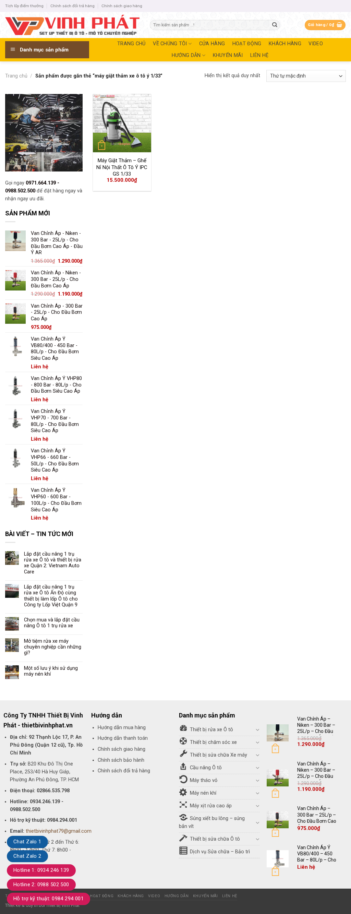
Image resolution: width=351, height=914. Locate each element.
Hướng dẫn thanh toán (123, 738)
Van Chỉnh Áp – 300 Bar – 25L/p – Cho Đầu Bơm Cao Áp (316, 818)
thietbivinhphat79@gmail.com (59, 831)
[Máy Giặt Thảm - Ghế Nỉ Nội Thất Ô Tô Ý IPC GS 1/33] (122, 123)
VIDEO (315, 44)
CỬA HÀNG (212, 44)
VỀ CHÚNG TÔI (170, 44)
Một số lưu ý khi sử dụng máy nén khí (51, 671)
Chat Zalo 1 (27, 842)
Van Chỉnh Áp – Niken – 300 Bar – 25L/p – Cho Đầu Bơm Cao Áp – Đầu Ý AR (317, 731)
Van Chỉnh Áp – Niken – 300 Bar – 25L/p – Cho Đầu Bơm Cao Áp (316, 773)
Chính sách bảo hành (121, 760)
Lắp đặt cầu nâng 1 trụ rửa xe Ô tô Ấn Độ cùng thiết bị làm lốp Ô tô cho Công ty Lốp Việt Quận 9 (51, 596)
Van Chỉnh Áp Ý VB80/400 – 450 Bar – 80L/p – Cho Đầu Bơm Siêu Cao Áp (317, 860)
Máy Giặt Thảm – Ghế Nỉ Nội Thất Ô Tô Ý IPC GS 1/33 (121, 167)
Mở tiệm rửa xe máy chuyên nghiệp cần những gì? (52, 647)
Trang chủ (16, 76)
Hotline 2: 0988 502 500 (41, 884)
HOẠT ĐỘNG (247, 44)
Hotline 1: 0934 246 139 (41, 870)
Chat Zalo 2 (27, 856)
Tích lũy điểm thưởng (24, 5)
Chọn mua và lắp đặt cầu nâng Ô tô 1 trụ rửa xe (52, 623)
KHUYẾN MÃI (228, 55)
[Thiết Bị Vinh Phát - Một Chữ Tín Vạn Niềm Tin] (72, 25)
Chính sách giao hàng (121, 5)
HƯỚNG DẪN (186, 55)
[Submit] (274, 25)
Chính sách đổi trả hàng (72, 5)
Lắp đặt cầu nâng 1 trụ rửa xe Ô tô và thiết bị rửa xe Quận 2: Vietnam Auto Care (52, 563)
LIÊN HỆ (259, 55)
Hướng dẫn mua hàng (122, 728)
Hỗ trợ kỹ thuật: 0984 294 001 (48, 898)
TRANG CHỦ (131, 44)
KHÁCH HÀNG (285, 44)
